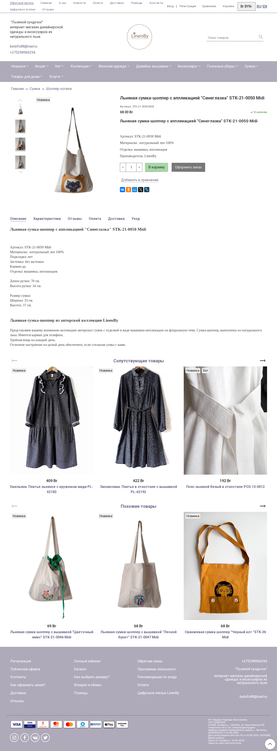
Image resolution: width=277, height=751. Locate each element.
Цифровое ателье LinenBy (158, 693)
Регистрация (20, 661)
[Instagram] (14, 737)
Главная (46, 3)
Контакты (157, 3)
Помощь (137, 3)
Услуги (54, 77)
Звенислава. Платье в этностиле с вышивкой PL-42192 (138, 489)
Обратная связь (150, 661)
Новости (79, 3)
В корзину (51, 618)
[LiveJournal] (146, 189)
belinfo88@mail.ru (23, 46)
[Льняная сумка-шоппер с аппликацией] (20, 108)
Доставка (117, 3)
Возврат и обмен (87, 685)
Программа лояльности (156, 669)
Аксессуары (187, 66)
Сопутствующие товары (138, 360)
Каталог (80, 669)
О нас (63, 3)
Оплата (98, 3)
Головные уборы (221, 66)
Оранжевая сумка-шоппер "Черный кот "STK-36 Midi (225, 634)
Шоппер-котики (59, 89)
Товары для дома (25, 77)
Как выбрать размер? (92, 677)
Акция (40, 66)
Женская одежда (112, 66)
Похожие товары (138, 506)
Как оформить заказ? (27, 685)
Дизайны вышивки (152, 66)
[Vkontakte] (35, 737)
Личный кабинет (87, 661)
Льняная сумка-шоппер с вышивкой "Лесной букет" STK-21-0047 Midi (138, 634)
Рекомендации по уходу (157, 677)
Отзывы (48, 9)
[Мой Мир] (134, 189)
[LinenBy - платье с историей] (140, 36)
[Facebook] (24, 737)
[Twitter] (45, 737)
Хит (58, 66)
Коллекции (80, 66)
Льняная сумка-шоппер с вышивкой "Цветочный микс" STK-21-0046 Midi (51, 634)
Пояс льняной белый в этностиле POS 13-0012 (225, 487)
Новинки (18, 66)
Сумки (250, 66)
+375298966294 (22, 52)
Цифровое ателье (22, 9)
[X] (140, 189)
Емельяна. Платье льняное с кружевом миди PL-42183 (51, 489)
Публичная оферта (25, 669)
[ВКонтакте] (122, 189)
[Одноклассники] (128, 189)
